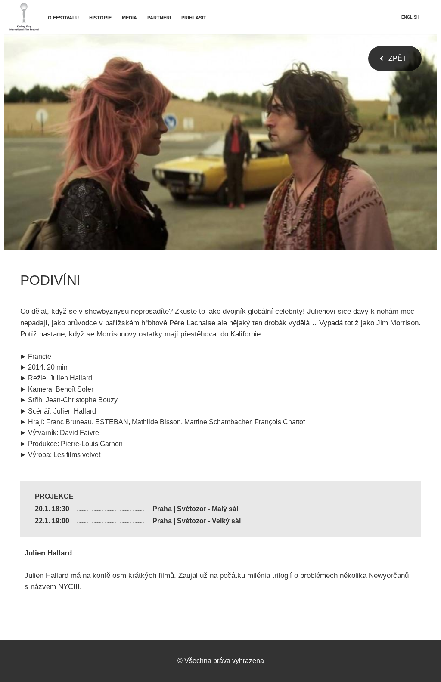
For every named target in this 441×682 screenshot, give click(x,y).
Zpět (397, 58)
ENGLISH (410, 17)
